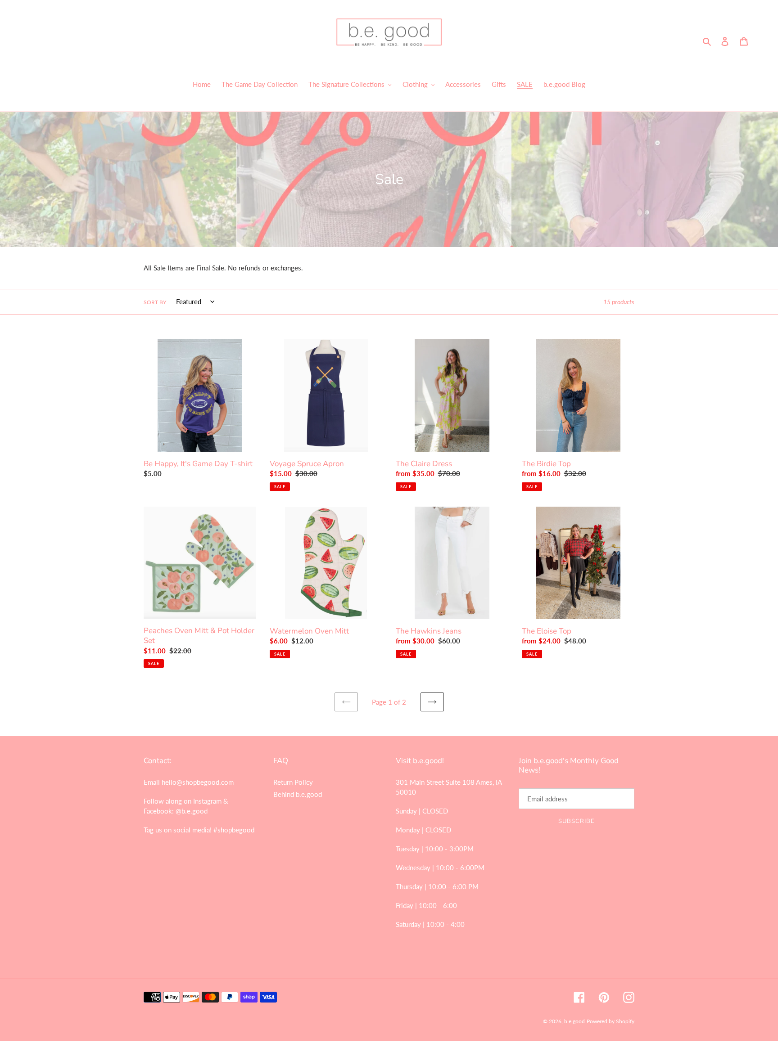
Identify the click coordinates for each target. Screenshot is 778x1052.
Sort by (155, 302)
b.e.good (574, 1021)
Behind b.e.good (297, 794)
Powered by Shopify (610, 1021)
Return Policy (293, 782)
